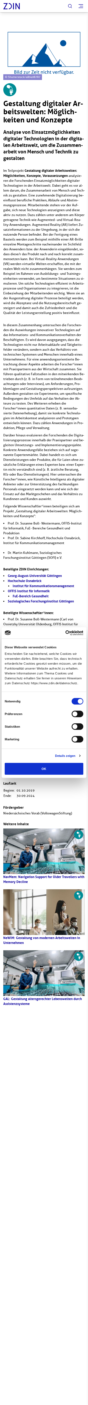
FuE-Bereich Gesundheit (31, 596)
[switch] (77, 714)
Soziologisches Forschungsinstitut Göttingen (41, 601)
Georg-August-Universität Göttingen (35, 576)
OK (44, 768)
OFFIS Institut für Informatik (29, 591)
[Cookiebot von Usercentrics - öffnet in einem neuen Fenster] (65, 632)
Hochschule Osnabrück (25, 581)
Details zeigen (65, 755)
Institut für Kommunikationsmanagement (43, 586)
